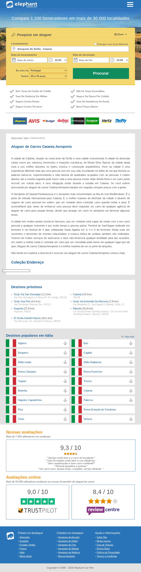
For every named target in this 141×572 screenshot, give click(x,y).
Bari (86, 343)
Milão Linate (24, 362)
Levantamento (19, 43)
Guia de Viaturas (105, 545)
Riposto (77, 308)
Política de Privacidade (108, 552)
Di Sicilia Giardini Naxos (27, 318)
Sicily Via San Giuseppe (27, 294)
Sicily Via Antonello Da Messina (90, 301)
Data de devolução (84, 54)
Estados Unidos (27, 545)
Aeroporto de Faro (67, 545)
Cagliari (88, 352)
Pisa (20, 409)
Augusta (18, 308)
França (23, 548)
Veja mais (129, 336)
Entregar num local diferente (112, 44)
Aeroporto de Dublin (68, 541)
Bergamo (23, 352)
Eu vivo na (22, 70)
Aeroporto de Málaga (68, 548)
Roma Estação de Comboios (100, 409)
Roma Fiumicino (93, 371)
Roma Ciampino (27, 371)
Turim (21, 419)
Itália (22, 552)
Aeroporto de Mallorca (69, 552)
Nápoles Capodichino (30, 400)
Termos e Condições (107, 556)
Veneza (88, 419)
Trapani (22, 381)
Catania (77, 294)
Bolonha (22, 390)
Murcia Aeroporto (66, 556)
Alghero (22, 343)
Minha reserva (104, 541)
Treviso (88, 381)
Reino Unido (26, 556)
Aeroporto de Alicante (68, 537)
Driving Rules (103, 548)
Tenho (24, 76)
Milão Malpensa (92, 362)
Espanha (24, 541)
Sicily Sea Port (22, 301)
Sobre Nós (102, 537)
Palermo (88, 400)
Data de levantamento (24, 54)
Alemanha (25, 537)
